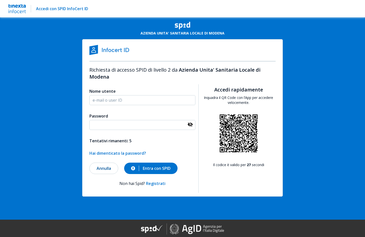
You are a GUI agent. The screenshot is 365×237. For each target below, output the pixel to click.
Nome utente (102, 91)
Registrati (155, 183)
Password (98, 116)
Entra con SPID (157, 168)
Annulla (104, 168)
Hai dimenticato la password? (117, 153)
